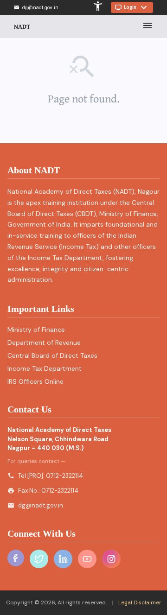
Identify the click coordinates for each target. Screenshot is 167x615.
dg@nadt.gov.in (40, 505)
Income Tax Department (44, 368)
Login (132, 7)
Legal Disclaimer (139, 602)
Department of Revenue (44, 342)
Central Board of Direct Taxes (52, 355)
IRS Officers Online (35, 381)
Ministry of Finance (36, 329)
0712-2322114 (64, 476)
